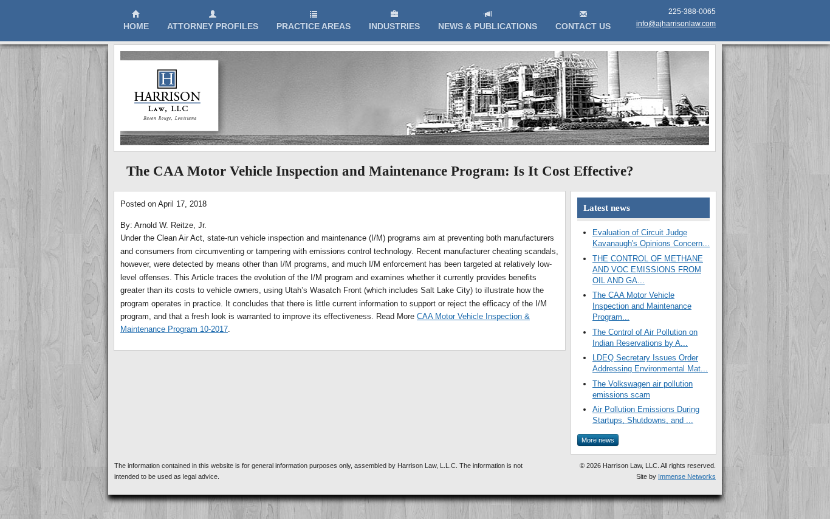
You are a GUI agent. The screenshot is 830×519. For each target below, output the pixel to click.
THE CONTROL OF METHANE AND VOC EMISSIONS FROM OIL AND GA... (647, 269)
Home (136, 26)
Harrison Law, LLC (173, 100)
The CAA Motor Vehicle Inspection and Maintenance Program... (641, 305)
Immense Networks (687, 476)
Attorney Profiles (212, 26)
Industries (394, 26)
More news (597, 440)
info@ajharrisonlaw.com (676, 23)
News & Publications (487, 26)
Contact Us (583, 26)
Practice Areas (313, 26)
